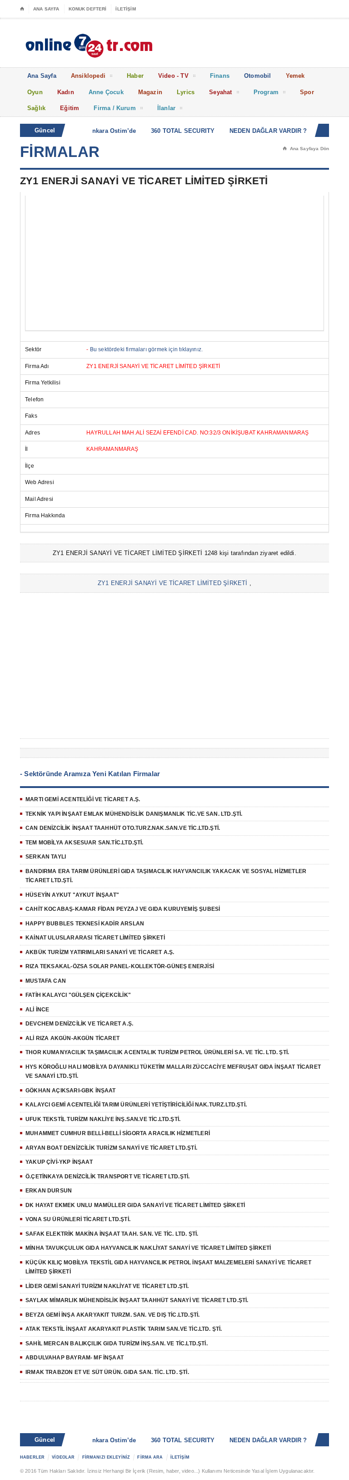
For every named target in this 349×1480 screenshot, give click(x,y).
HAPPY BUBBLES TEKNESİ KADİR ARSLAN (84, 923)
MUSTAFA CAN (45, 981)
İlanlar (166, 108)
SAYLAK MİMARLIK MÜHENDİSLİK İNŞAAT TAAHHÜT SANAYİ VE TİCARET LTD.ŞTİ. (136, 1300)
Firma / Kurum (115, 108)
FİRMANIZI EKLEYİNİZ (106, 1457)
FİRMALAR (60, 151)
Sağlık (36, 108)
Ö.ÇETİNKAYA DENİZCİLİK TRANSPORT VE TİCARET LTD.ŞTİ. (107, 1176)
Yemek (295, 75)
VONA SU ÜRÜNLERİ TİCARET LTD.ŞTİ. (77, 1219)
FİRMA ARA (150, 1457)
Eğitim (69, 108)
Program (266, 92)
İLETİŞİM (125, 8)
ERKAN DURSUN (48, 1190)
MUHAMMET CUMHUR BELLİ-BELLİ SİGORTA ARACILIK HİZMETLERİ (117, 1133)
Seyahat (220, 92)
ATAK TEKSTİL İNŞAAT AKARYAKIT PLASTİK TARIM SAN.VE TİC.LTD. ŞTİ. (123, 1329)
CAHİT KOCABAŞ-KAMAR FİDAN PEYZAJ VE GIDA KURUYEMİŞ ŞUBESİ (122, 909)
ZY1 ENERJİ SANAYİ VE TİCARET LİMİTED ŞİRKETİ (173, 583)
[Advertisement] (174, 263)
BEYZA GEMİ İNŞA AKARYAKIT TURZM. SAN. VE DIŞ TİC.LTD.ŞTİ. (112, 1315)
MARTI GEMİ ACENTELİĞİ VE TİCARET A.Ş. (82, 799)
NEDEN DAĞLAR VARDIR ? (261, 130)
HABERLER (32, 1457)
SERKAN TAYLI (45, 857)
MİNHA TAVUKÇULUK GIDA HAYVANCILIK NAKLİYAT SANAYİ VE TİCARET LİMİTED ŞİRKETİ (148, 1248)
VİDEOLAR (63, 1457)
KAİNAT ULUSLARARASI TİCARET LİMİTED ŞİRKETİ (95, 937)
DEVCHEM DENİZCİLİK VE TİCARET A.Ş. (79, 1023)
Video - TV (173, 75)
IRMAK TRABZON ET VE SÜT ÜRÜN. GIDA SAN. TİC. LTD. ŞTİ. (107, 1372)
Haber (135, 75)
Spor (307, 92)
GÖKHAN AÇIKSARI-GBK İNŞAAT (70, 1090)
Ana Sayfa (41, 75)
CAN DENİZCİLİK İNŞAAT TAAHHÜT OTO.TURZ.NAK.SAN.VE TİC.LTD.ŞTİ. (122, 828)
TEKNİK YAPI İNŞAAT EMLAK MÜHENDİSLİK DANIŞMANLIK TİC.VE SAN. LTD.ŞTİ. (133, 814)
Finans (219, 75)
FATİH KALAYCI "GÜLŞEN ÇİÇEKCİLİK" (78, 995)
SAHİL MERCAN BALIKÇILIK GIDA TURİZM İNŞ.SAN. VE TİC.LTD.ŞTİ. (116, 1343)
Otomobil (257, 75)
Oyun (35, 92)
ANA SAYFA (46, 8)
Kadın (65, 92)
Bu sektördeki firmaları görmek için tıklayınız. (146, 349)
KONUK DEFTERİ (88, 8)
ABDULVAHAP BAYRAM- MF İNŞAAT (74, 1357)
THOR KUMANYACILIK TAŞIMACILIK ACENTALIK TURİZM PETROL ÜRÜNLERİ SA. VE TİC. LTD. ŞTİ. (157, 1052)
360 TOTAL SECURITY (176, 130)
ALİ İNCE (37, 1009)
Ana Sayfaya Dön (306, 148)
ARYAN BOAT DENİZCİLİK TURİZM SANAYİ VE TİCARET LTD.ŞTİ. (111, 1148)
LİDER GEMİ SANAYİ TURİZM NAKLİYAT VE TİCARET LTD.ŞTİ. (107, 1286)
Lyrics (185, 92)
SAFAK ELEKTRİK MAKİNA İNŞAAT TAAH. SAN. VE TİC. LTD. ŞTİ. (111, 1234)
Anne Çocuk (106, 92)
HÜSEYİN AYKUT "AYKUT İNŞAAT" (72, 895)
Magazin (150, 92)
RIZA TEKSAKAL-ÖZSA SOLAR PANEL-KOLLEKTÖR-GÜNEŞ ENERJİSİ (119, 966)
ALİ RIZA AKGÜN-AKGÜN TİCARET (72, 1038)
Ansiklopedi (88, 75)
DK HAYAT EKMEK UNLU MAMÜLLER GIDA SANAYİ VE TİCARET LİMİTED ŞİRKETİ (135, 1205)
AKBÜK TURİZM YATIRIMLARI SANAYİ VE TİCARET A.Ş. (99, 952)
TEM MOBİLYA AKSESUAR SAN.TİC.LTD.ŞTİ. (84, 842)
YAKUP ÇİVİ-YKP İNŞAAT (59, 1162)
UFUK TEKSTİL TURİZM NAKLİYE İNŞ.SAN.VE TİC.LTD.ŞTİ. (102, 1119)
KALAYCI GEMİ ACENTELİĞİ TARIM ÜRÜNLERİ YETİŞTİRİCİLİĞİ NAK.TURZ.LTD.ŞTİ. (136, 1104)
